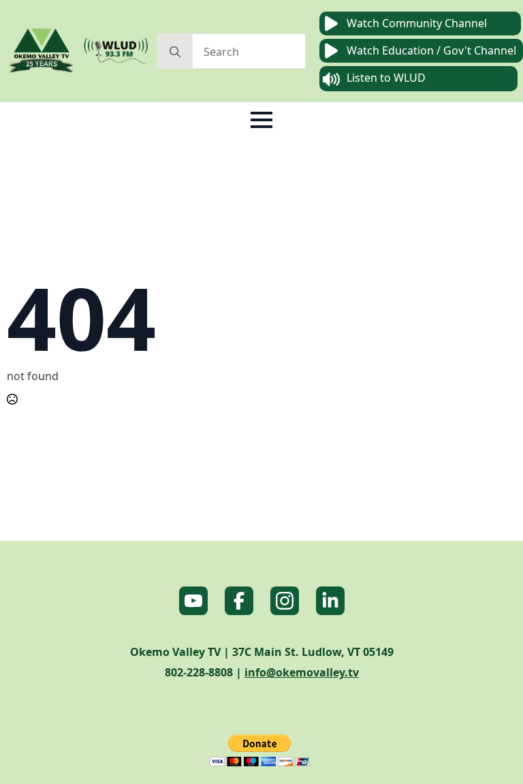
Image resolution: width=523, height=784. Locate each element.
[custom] (193, 600)
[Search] (175, 51)
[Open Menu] (261, 120)
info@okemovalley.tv (301, 672)
